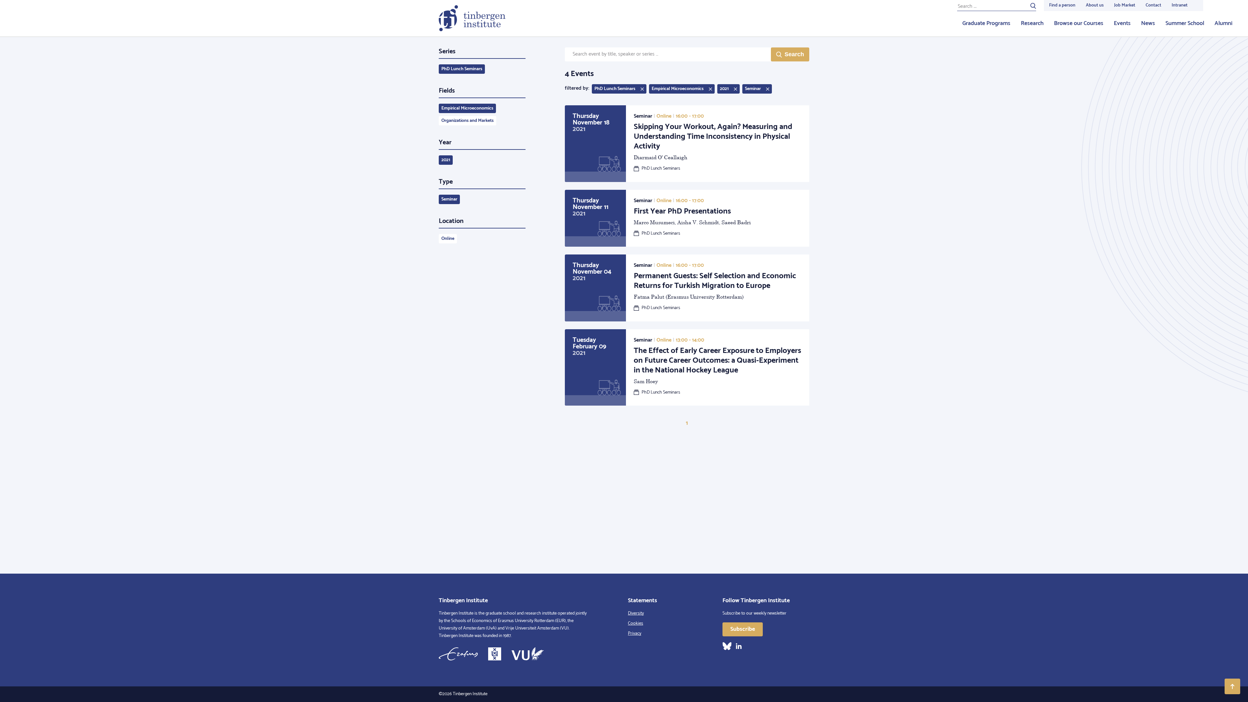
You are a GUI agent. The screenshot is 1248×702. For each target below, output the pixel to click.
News (1148, 23)
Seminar (449, 199)
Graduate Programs (986, 23)
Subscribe (742, 629)
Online (447, 238)
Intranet (1180, 5)
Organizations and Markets (467, 120)
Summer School (1184, 23)
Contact (1153, 5)
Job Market (1124, 5)
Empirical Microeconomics (467, 108)
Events (1122, 23)
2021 (445, 160)
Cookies (635, 623)
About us (1095, 5)
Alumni (1223, 23)
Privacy (634, 633)
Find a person (1062, 5)
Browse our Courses (1078, 23)
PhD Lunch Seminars (461, 69)
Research (1032, 23)
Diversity (636, 613)
